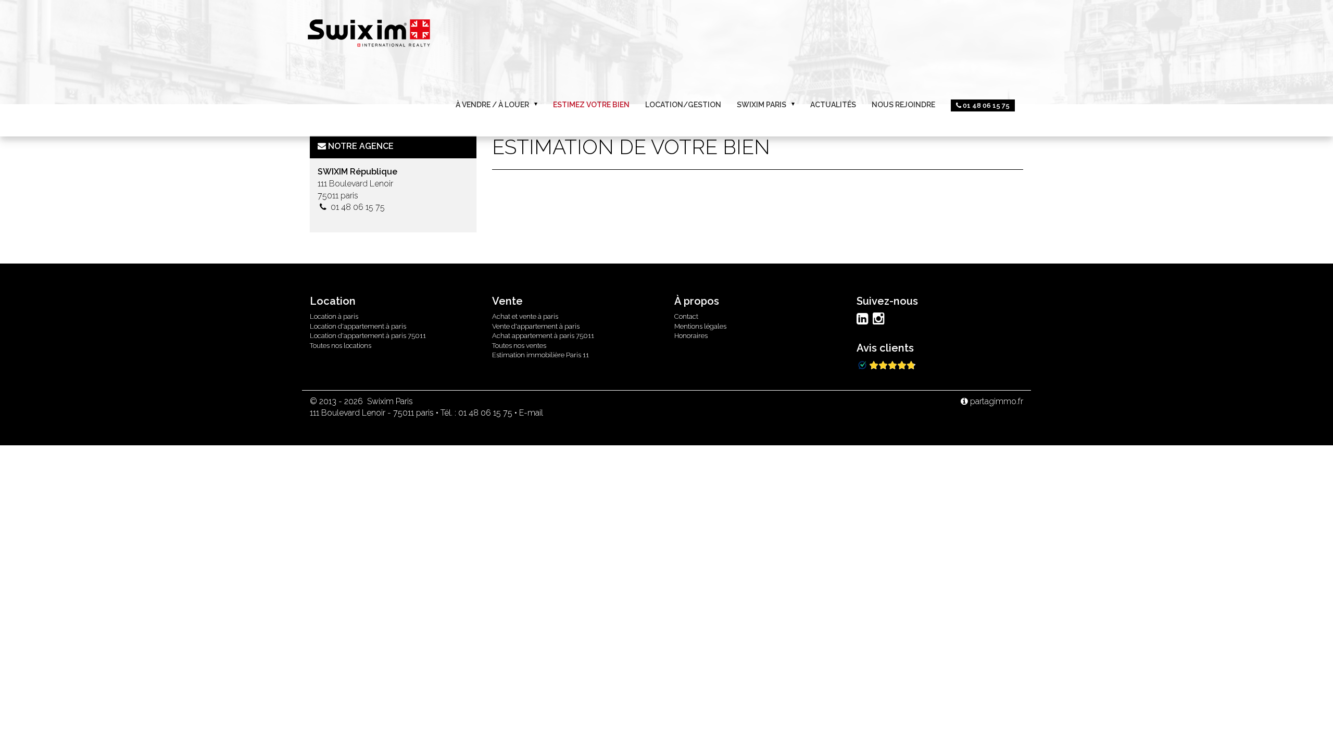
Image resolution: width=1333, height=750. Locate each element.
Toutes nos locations (340, 345)
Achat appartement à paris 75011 (543, 336)
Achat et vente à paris (525, 316)
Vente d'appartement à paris (536, 326)
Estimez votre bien (591, 105)
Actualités (833, 105)
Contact (686, 316)
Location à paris (334, 316)
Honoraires (691, 336)
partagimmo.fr (995, 401)
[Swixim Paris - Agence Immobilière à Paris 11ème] (369, 32)
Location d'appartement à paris (358, 326)
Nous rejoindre (903, 105)
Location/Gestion (683, 105)
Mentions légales (700, 326)
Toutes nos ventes (519, 345)
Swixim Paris (761, 105)
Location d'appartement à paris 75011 (368, 336)
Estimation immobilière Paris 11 (540, 355)
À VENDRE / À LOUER (492, 105)
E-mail (531, 413)
